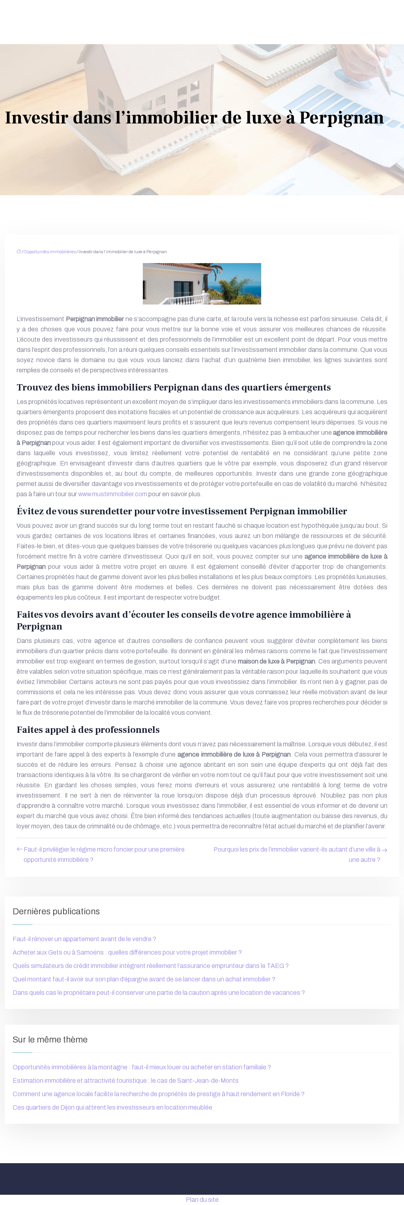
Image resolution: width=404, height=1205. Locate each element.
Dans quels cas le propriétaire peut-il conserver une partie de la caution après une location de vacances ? (159, 992)
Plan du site (202, 1199)
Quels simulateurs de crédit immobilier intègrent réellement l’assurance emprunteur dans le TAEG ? (151, 965)
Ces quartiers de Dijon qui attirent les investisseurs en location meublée (112, 1107)
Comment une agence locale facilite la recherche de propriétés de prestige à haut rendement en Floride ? (159, 1094)
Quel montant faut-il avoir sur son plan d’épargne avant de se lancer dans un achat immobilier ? (144, 979)
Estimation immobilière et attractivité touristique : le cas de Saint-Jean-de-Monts (126, 1080)
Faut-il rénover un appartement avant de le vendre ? (84, 939)
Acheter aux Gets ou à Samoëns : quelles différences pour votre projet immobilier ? (127, 952)
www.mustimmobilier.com (112, 494)
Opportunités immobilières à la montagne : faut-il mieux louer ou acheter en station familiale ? (142, 1067)
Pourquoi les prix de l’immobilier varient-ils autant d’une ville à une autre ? (296, 854)
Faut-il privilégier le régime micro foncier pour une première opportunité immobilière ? (104, 854)
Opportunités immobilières (50, 251)
